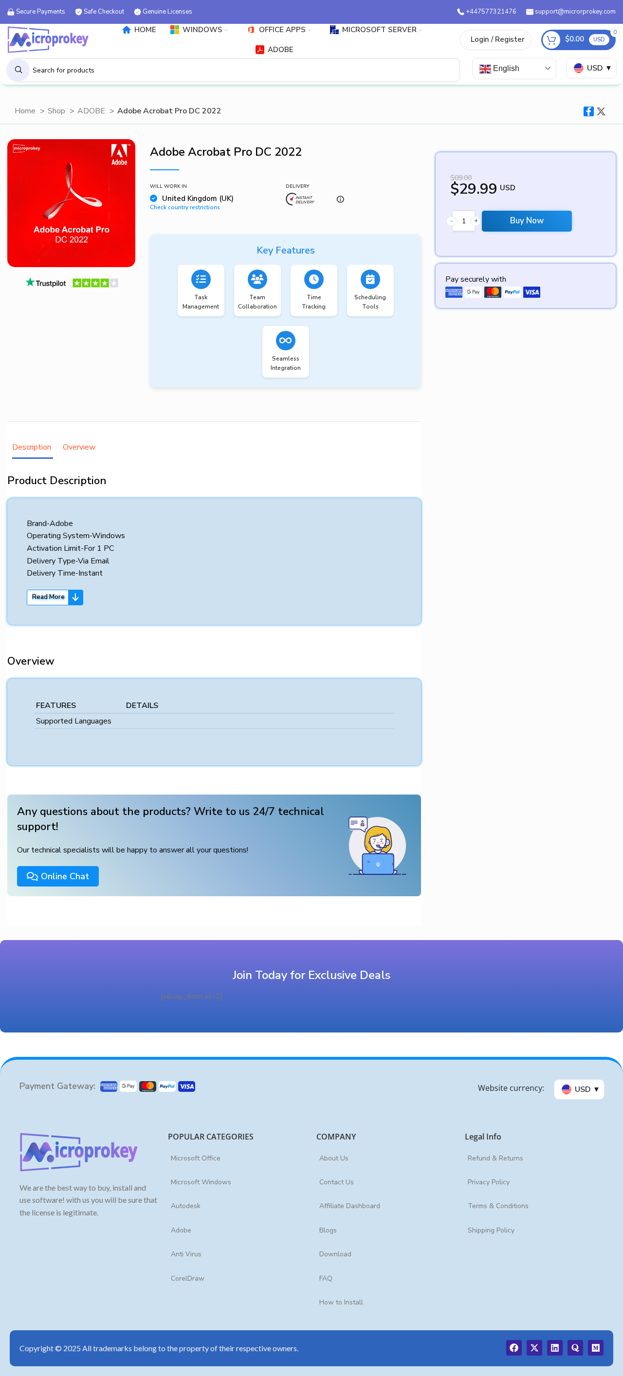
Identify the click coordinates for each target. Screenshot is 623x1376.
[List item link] (237, 1158)
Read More (48, 597)
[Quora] (575, 1348)
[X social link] (601, 111)
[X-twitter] (534, 1348)
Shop (57, 111)
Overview (79, 447)
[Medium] (596, 1348)
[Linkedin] (555, 1348)
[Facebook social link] (589, 111)
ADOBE (92, 111)
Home (26, 111)
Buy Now (527, 220)
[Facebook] (514, 1348)
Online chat (65, 876)
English (505, 68)
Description (32, 447)
